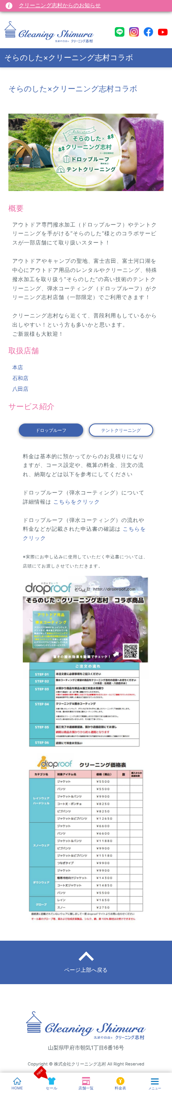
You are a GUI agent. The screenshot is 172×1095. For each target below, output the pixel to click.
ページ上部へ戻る (86, 970)
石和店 (20, 378)
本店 (17, 367)
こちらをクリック (76, 502)
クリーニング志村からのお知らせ (60, 5)
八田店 (20, 389)
